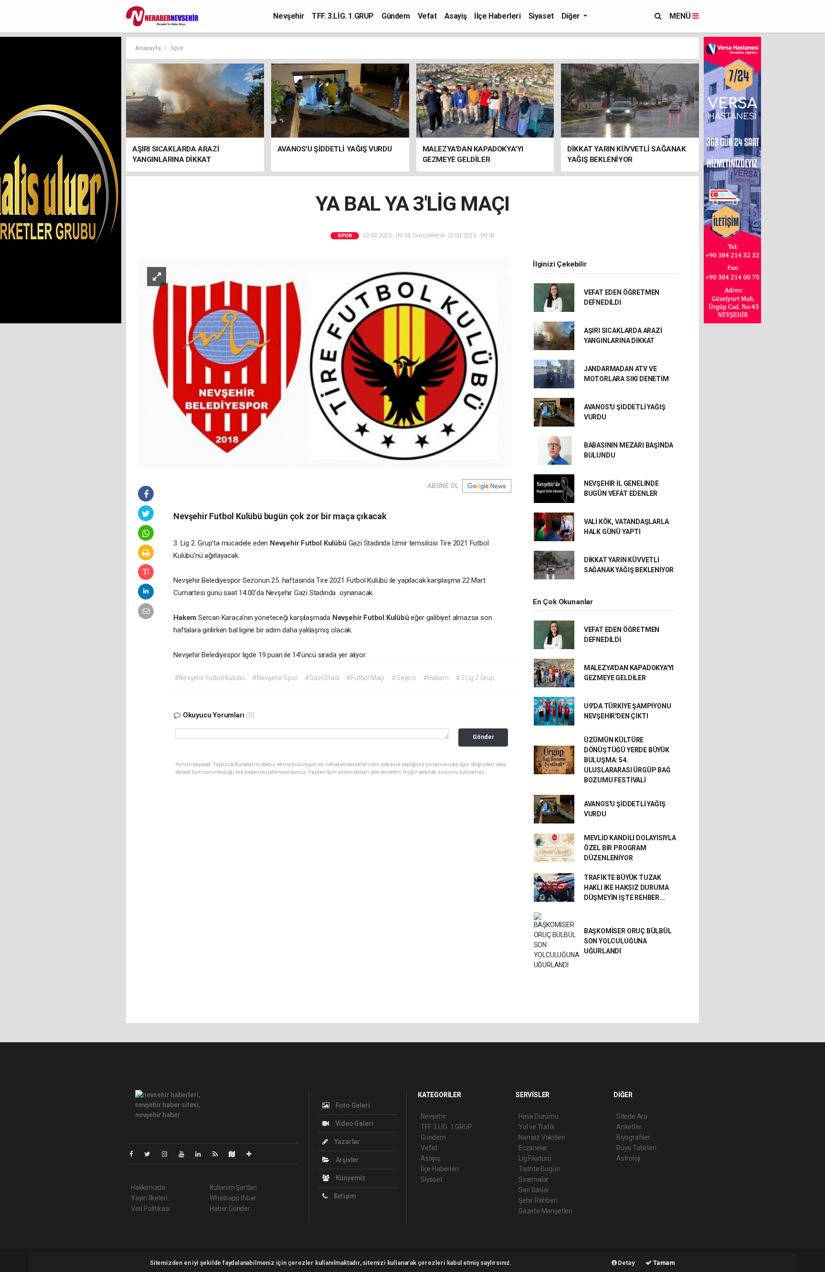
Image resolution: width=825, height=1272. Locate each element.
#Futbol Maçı (365, 678)
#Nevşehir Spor (274, 678)
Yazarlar (346, 1141)
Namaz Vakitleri (541, 1137)
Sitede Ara (631, 1116)
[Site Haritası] (236, 1154)
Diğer (571, 16)
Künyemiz (350, 1178)
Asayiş (455, 16)
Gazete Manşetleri (545, 1211)
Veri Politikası (150, 1208)
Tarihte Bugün (539, 1169)
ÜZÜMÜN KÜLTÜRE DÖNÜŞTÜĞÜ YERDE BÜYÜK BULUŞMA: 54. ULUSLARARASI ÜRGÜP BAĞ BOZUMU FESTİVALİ (627, 760)
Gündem (395, 16)
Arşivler (346, 1160)
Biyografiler (633, 1137)
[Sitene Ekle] (252, 1154)
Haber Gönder (230, 1208)
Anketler (628, 1127)
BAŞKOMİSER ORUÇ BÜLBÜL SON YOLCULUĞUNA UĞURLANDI (628, 941)
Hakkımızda (148, 1187)
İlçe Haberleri (497, 16)
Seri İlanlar (534, 1190)
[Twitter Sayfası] (151, 1154)
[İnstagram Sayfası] (168, 1154)
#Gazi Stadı (322, 678)
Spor (176, 48)
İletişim (344, 1196)
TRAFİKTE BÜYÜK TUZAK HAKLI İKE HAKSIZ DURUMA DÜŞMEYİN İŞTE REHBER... (626, 887)
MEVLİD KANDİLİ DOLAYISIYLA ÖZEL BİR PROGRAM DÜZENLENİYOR (630, 848)
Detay (626, 1262)
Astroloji (628, 1158)
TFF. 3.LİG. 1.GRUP (343, 16)
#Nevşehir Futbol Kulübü (209, 678)
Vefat (427, 16)
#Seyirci (403, 678)
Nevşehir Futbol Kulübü (309, 543)
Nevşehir (288, 16)
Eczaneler (533, 1148)
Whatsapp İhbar (233, 1198)
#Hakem (436, 678)
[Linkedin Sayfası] (202, 1154)
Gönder (483, 736)
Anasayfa (148, 48)
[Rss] (218, 1154)
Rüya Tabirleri (636, 1148)
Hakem (185, 617)
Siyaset (541, 16)
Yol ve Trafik (536, 1127)
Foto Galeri (352, 1105)
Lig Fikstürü (534, 1158)
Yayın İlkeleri (149, 1198)
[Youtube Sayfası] (185, 1154)
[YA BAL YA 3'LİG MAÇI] (325, 361)
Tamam (663, 1262)
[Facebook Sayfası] (135, 1154)
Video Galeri (353, 1123)
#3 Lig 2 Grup (474, 678)
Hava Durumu (538, 1116)
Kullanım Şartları (233, 1187)
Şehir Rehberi (538, 1200)
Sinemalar (533, 1179)
